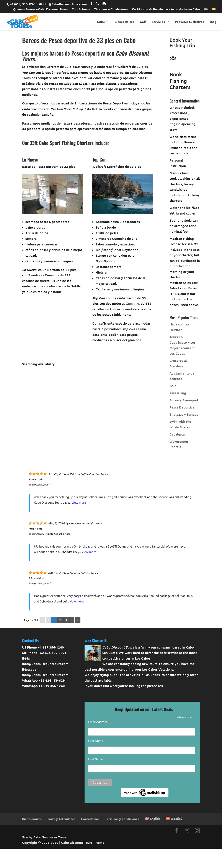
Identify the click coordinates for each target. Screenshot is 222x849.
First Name (95, 740)
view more (79, 502)
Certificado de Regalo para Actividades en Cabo (166, 9)
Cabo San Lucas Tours (50, 837)
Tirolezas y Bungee (184, 414)
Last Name (95, 759)
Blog (213, 22)
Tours (100, 22)
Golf (143, 22)
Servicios (158, 22)
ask (160, 686)
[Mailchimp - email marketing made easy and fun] (144, 796)
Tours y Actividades (61, 819)
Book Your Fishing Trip (182, 42)
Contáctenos (81, 9)
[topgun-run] (122, 213)
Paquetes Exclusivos (189, 22)
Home (99, 842)
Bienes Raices (124, 22)
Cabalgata (177, 434)
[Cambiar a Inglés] (206, 10)
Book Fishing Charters (180, 80)
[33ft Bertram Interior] (52, 213)
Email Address (99, 722)
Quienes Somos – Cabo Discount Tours (40, 9)
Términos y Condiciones (111, 9)
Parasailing (178, 393)
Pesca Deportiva (182, 407)
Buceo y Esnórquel (184, 400)
